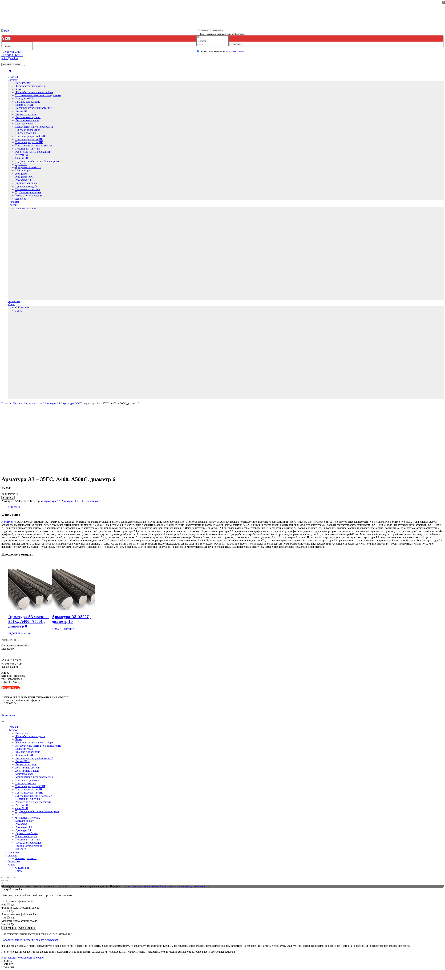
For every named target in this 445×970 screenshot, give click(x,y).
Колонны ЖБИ (24, 104)
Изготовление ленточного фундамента (38, 95)
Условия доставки (26, 208)
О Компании (22, 307)
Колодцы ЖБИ (24, 98)
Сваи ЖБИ (21, 157)
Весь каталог (23, 82)
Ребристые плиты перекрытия (33, 151)
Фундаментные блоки (28, 167)
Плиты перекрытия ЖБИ (30, 136)
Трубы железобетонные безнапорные (37, 161)
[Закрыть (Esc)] (2, 877)
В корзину (8, 497)
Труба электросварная (28, 192)
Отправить (236, 44)
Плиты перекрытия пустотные (33, 145)
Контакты (14, 301)
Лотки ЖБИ (22, 111)
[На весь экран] (9, 877)
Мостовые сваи (24, 123)
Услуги (12, 204)
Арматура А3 (52, 403)
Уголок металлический (29, 195)
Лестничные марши (27, 120)
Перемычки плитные (27, 148)
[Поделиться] (6, 877)
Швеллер (20, 198)
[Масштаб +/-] (13, 877)
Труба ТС (21, 164)
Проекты (13, 201)
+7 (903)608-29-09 (11, 52)
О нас (11, 304)
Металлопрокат (24, 170)
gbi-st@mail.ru (9, 58)
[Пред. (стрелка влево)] (2, 880)
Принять (6, 960)
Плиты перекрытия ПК (29, 142)
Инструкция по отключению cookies (22, 957)
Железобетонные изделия (30, 85)
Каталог (13, 79)
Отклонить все (27, 928)
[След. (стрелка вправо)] (6, 880)
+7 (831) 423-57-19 (12, 55)
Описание (14, 506)
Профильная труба (26, 186)
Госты (18, 310)
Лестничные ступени (28, 117)
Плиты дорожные (25, 132)
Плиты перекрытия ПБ (29, 139)
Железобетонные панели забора (34, 92)
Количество (8, 493)
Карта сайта (8, 715)
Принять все (9, 928)
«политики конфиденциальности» (189, 886)
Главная (13, 76)
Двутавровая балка (26, 183)
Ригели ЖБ (22, 154)
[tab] (226, 507)
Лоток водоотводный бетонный (34, 107)
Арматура (21, 173)
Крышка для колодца (27, 101)
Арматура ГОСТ (25, 176)
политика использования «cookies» (145, 886)
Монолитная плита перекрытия (34, 126)
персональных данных (235, 51)
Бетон (18, 89)
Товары (17, 403)
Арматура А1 (23, 179)
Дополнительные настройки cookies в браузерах (29, 939)
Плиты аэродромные (27, 129)
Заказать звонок (11, 64)
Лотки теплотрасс (26, 114)
